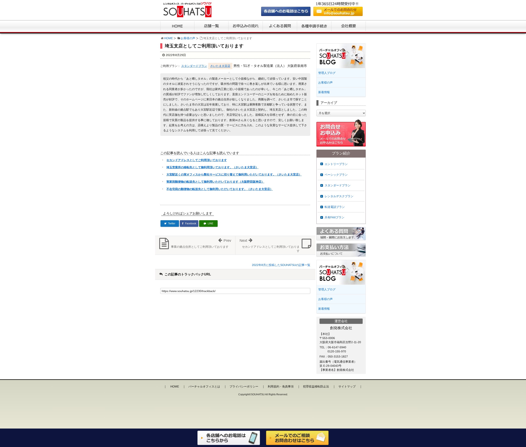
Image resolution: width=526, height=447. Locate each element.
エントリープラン (336, 164)
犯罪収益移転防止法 (316, 386)
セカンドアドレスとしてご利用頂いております (196, 160)
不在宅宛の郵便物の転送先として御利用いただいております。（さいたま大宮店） (219, 189)
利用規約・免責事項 (281, 386)
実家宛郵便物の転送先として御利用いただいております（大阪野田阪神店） (215, 181)
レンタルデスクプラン (339, 196)
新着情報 (324, 92)
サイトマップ (347, 386)
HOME (168, 38)
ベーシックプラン (336, 174)
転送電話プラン (335, 207)
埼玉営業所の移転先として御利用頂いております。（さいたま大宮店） (212, 167)
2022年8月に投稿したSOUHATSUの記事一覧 (281, 265)
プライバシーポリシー (244, 386)
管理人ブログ (327, 72)
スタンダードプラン (194, 66)
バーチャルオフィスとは (204, 386)
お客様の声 (188, 38)
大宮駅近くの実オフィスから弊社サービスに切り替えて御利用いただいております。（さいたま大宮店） (234, 174)
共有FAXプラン (334, 217)
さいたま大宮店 (220, 66)
